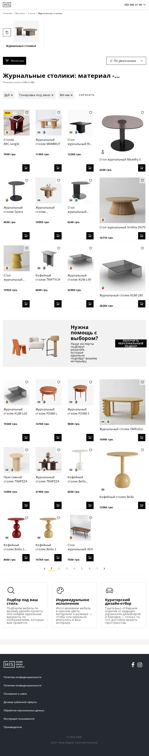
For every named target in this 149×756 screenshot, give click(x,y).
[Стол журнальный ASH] (81, 528)
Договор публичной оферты (20, 702)
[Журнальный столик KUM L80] (122, 268)
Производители (13, 727)
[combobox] (133, 4)
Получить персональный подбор (131, 343)
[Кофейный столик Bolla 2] (49, 528)
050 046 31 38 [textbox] (133, 4)
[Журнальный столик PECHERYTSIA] (49, 190)
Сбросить (87, 95)
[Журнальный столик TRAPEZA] (49, 460)
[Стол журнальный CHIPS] (81, 190)
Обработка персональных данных (24, 710)
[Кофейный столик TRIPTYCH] (49, 258)
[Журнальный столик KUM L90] (81, 258)
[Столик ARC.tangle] (17, 123)
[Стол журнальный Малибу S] (122, 132)
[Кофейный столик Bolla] (122, 470)
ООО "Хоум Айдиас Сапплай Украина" (74, 742)
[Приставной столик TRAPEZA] (17, 460)
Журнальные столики (21, 46)
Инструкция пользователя (19, 718)
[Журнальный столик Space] (17, 190)
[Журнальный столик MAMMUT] (49, 123)
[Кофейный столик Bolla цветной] (81, 460)
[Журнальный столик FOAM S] (81, 392)
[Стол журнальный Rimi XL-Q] (81, 123)
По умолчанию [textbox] (125, 61)
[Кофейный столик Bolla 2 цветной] (17, 528)
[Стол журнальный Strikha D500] (17, 258)
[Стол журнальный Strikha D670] (122, 200)
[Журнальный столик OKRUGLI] (122, 402)
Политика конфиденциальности (22, 677)
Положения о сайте (15, 693)
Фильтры (17, 60)
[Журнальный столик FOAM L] (49, 392)
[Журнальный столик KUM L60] (17, 392)
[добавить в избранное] (27, 112)
